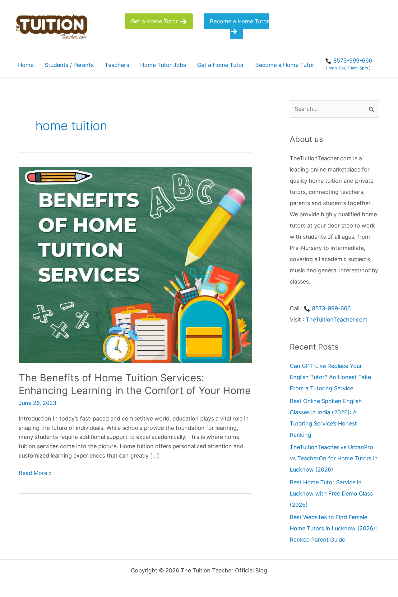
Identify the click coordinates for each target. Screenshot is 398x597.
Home (26, 65)
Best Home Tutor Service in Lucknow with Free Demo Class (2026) (331, 493)
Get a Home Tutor (155, 21)
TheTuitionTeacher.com (337, 319)
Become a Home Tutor (239, 21)
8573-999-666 (330, 308)
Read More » (35, 473)
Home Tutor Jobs (163, 65)
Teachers (117, 65)
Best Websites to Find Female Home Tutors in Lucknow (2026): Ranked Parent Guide (333, 528)
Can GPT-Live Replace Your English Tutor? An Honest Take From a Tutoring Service (330, 377)
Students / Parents (69, 65)
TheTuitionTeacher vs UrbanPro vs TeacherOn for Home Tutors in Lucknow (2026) (334, 458)
